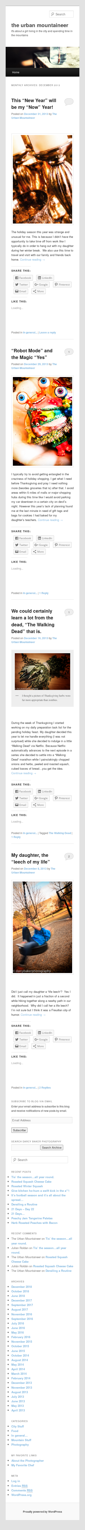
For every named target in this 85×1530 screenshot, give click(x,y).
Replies (45, 1087)
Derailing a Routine (24, 1204)
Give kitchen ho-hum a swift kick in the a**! (40, 1191)
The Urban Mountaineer (34, 116)
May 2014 (17, 1364)
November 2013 (21, 1387)
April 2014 (18, 1369)
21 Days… (18, 1214)
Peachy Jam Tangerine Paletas (32, 1218)
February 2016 (20, 1337)
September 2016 (22, 1319)
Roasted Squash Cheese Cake (31, 1181)
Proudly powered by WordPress (42, 1512)
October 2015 (20, 1346)
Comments (22, 1490)
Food (14, 1431)
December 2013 (21, 1383)
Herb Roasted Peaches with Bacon (34, 1223)
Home (15, 72)
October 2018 (20, 1291)
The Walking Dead (60, 833)
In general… (19, 1435)
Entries (19, 1486)
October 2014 (20, 1355)
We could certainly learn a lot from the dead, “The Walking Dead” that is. (32, 621)
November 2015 (21, 1341)
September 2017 (22, 1305)
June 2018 (18, 1296)
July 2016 (17, 1323)
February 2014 (20, 1378)
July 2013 (17, 1396)
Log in (15, 1481)
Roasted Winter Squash (27, 1186)
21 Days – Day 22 (22, 1209)
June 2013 (18, 1401)
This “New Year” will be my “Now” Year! (33, 103)
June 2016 (18, 1328)
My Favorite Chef (22, 1465)
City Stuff (17, 1426)
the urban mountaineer (39, 25)
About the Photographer (27, 1460)
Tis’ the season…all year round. (32, 1177)
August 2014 (19, 1360)
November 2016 (21, 1314)
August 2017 (19, 1309)
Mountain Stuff (21, 1440)
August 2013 (19, 1392)
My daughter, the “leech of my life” (30, 858)
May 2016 (17, 1332)
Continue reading (32, 259)
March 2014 (19, 1374)
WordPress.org (21, 1495)
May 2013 (17, 1406)
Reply (44, 593)
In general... (30, 332)
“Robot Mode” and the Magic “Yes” (32, 354)
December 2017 (21, 1300)
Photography (20, 1444)
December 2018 (21, 1287)
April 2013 (18, 1410)
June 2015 (18, 1351)
